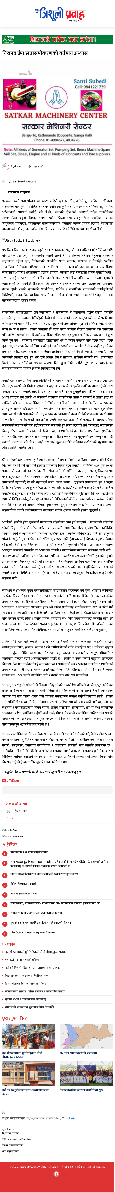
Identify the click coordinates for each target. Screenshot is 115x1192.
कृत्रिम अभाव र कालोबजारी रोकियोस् (25, 999)
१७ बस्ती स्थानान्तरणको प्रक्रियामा (23, 959)
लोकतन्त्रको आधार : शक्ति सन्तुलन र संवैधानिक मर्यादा (35, 991)
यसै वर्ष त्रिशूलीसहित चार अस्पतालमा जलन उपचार (32, 967)
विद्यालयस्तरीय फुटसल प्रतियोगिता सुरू (27, 975)
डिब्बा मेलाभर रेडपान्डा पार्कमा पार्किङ (25, 983)
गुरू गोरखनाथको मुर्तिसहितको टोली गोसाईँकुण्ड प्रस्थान (36, 952)
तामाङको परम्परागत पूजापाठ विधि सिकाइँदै (29, 1007)
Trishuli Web (69, 1118)
